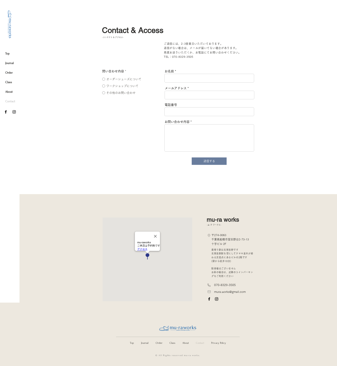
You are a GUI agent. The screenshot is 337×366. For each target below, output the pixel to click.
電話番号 (171, 104)
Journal (9, 63)
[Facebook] (6, 112)
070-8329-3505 (225, 284)
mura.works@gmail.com (230, 291)
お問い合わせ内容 (177, 121)
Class (8, 82)
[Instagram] (14, 112)
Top (7, 53)
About (9, 91)
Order (9, 72)
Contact (9, 101)
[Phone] (209, 235)
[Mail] (209, 292)
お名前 (169, 71)
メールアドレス (176, 88)
